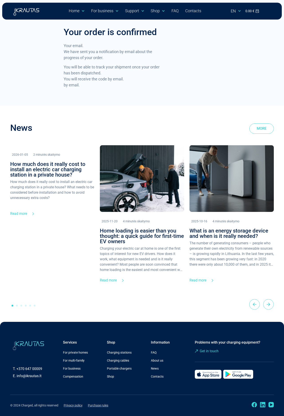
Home (74, 11)
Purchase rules (98, 405)
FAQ (175, 11)
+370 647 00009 (29, 369)
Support (132, 11)
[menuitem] (236, 11)
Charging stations (119, 352)
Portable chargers (119, 368)
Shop (155, 11)
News (155, 368)
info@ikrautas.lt (29, 376)
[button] (254, 304)
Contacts (193, 11)
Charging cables (118, 360)
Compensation (73, 376)
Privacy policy (73, 405)
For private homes (75, 352)
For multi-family (74, 360)
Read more (18, 213)
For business (102, 11)
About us (157, 360)
